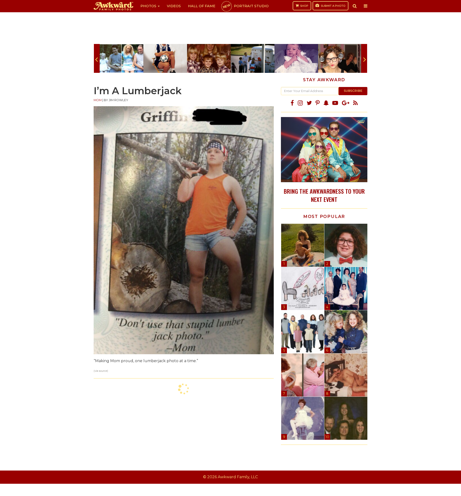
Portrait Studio (245, 6)
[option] (121, 58)
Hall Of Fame (201, 6)
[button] (354, 6)
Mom (98, 100)
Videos (174, 6)
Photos (148, 6)
